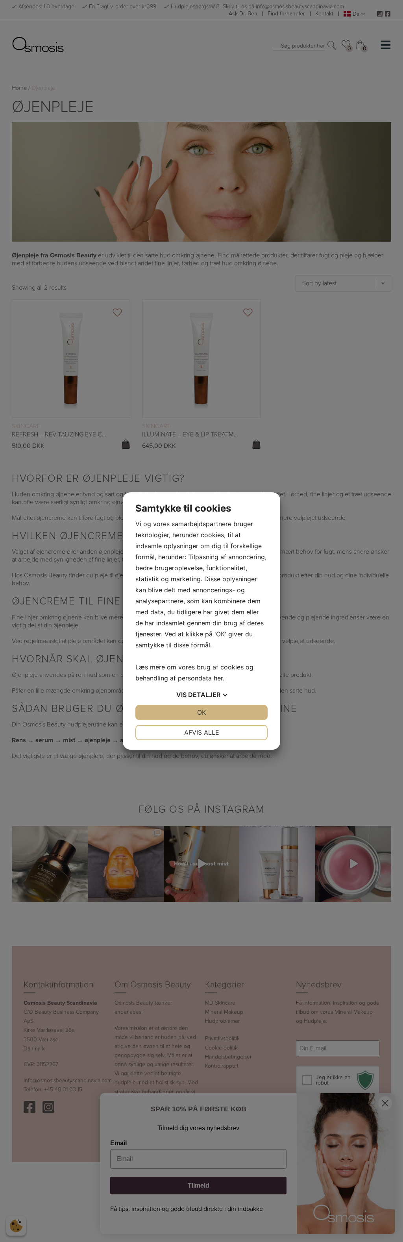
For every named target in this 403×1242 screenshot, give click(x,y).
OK (201, 712)
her (218, 678)
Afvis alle (201, 732)
